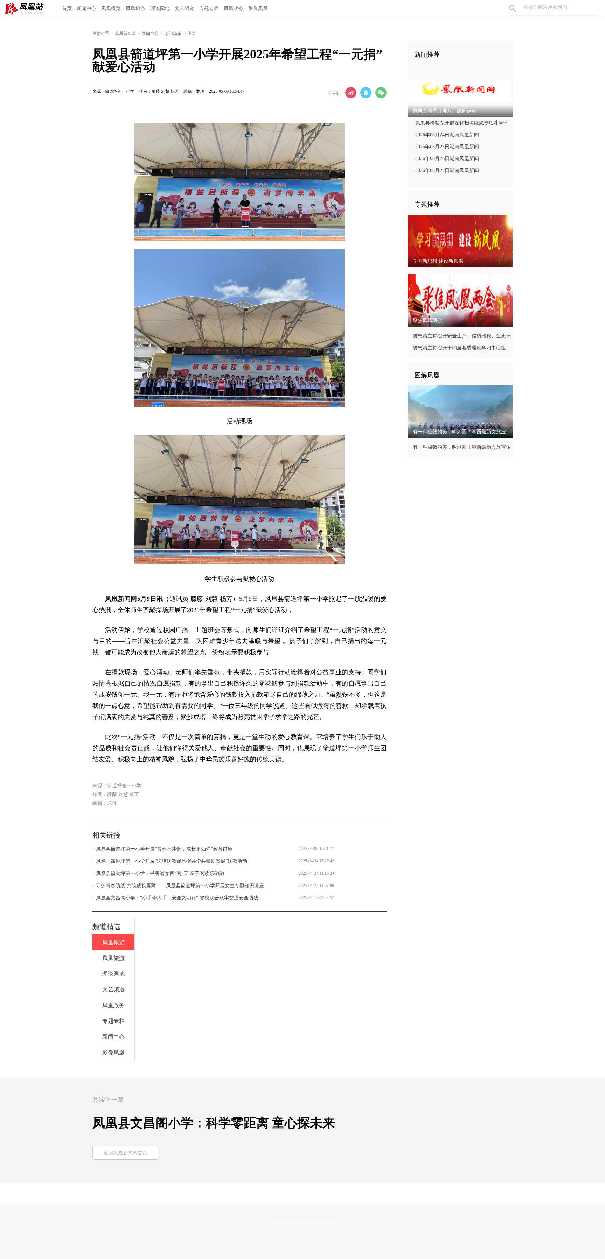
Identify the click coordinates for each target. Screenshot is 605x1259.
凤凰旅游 (135, 8)
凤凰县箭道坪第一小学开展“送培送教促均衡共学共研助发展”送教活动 (171, 861)
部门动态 (173, 33)
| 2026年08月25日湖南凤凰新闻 (446, 146)
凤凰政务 (233, 8)
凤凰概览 (111, 8)
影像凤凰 (258, 8)
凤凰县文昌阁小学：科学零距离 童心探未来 (213, 1123)
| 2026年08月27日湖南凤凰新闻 (446, 170)
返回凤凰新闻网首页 (125, 1152)
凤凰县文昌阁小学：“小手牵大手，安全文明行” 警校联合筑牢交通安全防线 (177, 898)
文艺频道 (184, 8)
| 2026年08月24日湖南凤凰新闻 (446, 134)
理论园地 (160, 8)
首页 (67, 8)
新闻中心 (86, 8)
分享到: (334, 93)
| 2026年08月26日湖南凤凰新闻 (446, 158)
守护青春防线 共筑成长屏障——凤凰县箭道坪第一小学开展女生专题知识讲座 (180, 885)
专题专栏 (209, 8)
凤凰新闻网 (125, 33)
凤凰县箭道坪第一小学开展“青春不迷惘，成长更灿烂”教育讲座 (164, 849)
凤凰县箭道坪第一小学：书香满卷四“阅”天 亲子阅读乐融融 (160, 873)
